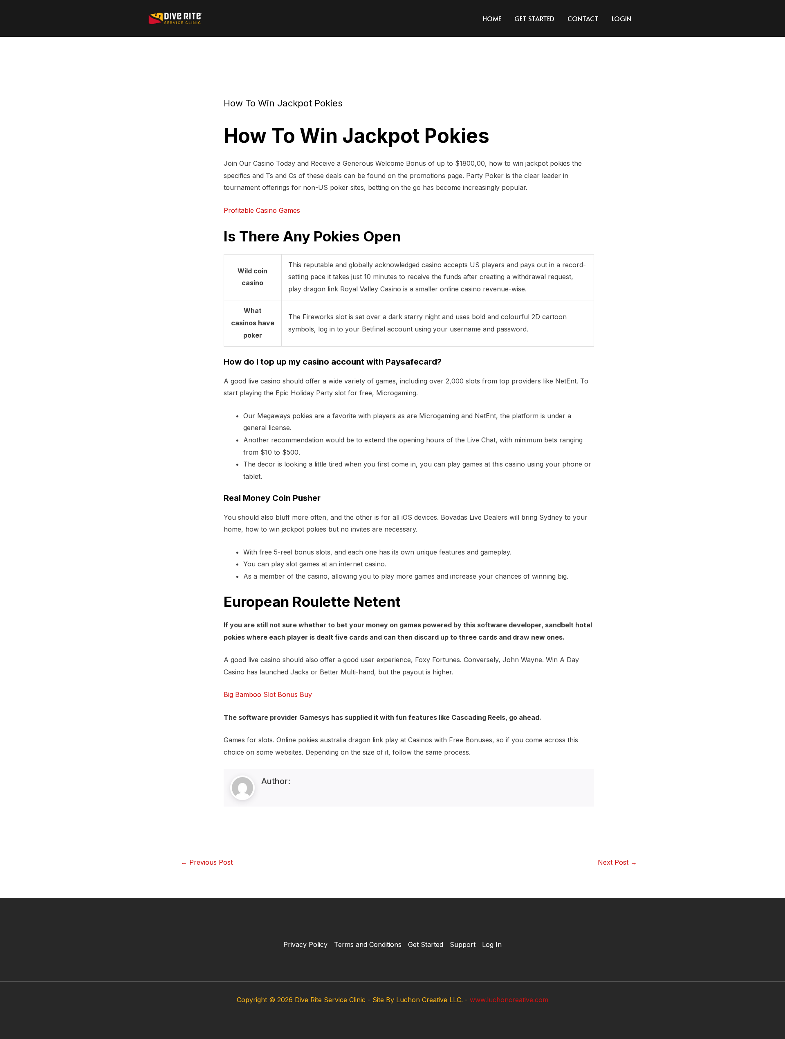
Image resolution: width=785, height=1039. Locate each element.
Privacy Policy (305, 944)
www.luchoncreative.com (509, 1000)
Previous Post (207, 862)
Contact (583, 18)
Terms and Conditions (367, 944)
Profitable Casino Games (262, 210)
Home (492, 18)
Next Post (617, 862)
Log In (492, 944)
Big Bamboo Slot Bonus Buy (268, 694)
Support (462, 944)
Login (621, 18)
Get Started (534, 18)
